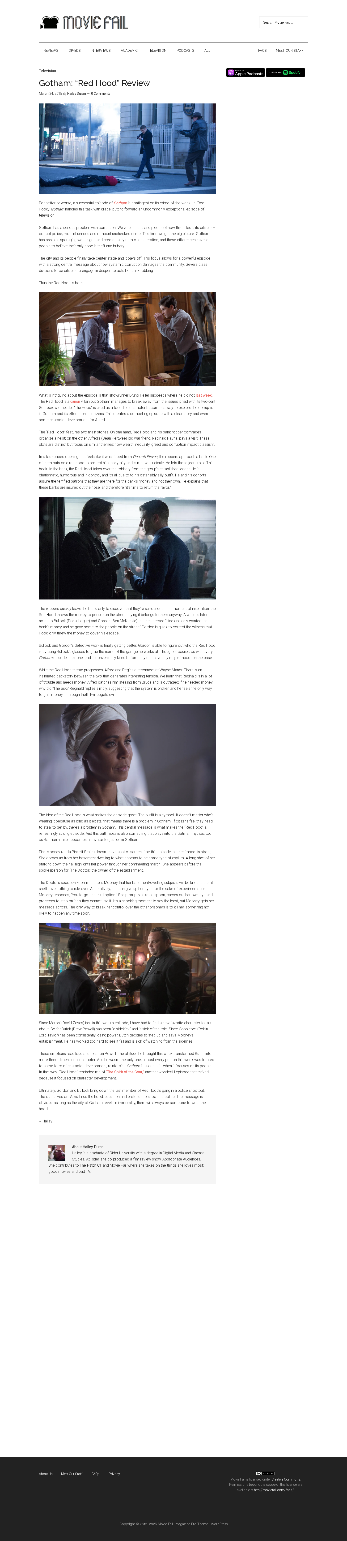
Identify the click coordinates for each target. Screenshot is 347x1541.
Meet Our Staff (71, 1474)
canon (75, 401)
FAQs (96, 1474)
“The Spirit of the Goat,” (125, 1072)
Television (47, 70)
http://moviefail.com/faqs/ (274, 1490)
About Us (46, 1474)
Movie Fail (84, 22)
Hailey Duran (76, 93)
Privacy (114, 1474)
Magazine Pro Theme (192, 1524)
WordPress (219, 1524)
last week (204, 395)
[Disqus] (127, 1261)
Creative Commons (285, 1479)
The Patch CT (91, 1165)
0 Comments (100, 93)
